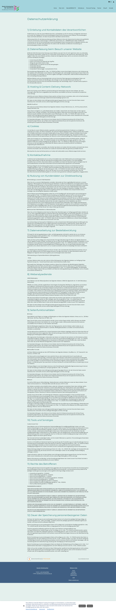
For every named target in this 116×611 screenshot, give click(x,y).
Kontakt (74, 572)
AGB (74, 577)
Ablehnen (89, 606)
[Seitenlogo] (11, 8)
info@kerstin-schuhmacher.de (44, 573)
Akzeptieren (82, 606)
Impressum (73, 573)
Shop (73, 570)
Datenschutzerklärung (31, 609)
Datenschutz (73, 575)
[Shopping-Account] (113, 2)
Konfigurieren (50, 609)
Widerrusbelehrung (74, 580)
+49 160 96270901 (44, 572)
